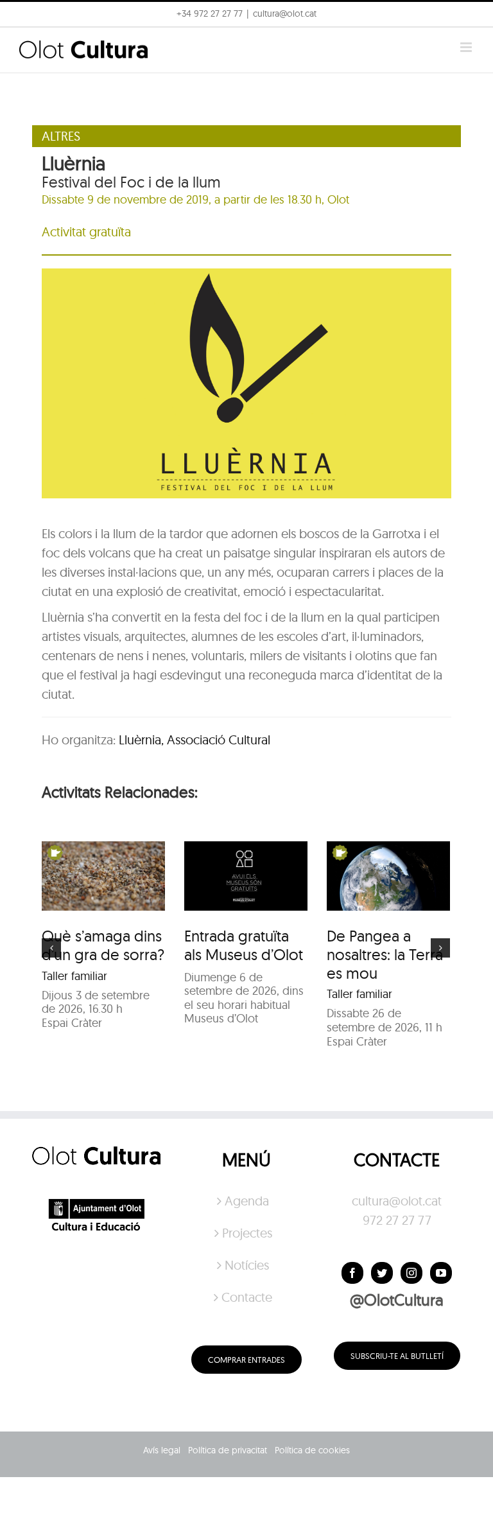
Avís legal (161, 1450)
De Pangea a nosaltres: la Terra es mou (385, 954)
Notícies (247, 1265)
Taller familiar (74, 975)
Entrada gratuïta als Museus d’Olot (243, 945)
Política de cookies (312, 1450)
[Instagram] (411, 1273)
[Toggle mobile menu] (467, 47)
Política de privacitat (227, 1450)
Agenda (247, 1201)
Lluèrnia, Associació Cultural (194, 739)
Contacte (246, 1297)
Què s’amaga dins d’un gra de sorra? (103, 945)
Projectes (247, 1233)
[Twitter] (382, 1273)
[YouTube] (441, 1273)
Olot (338, 199)
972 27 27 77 (397, 1220)
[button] (465, 18)
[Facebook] (352, 1273)
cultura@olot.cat (397, 1201)
